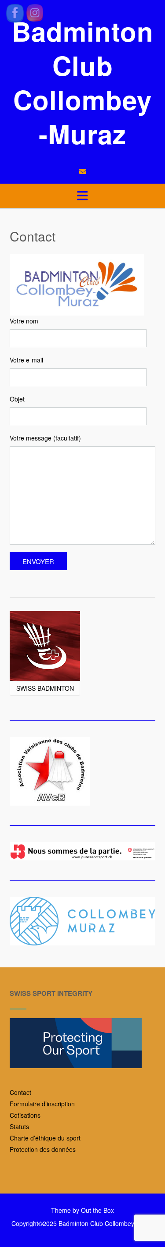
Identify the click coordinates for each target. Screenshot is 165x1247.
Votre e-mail (26, 359)
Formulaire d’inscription (42, 1103)
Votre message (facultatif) (45, 437)
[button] (82, 196)
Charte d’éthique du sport (45, 1137)
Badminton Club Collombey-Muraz (83, 82)
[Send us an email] (82, 171)
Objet (17, 398)
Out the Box (97, 1210)
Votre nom (24, 320)
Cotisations (25, 1115)
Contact (20, 1092)
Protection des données (43, 1149)
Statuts (19, 1126)
